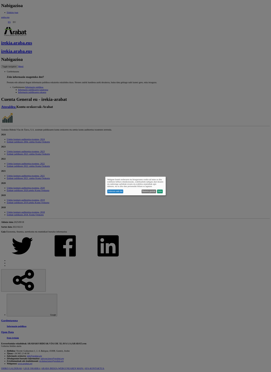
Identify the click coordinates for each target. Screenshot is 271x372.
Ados (160, 191)
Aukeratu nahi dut (115, 191)
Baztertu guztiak (148, 191)
